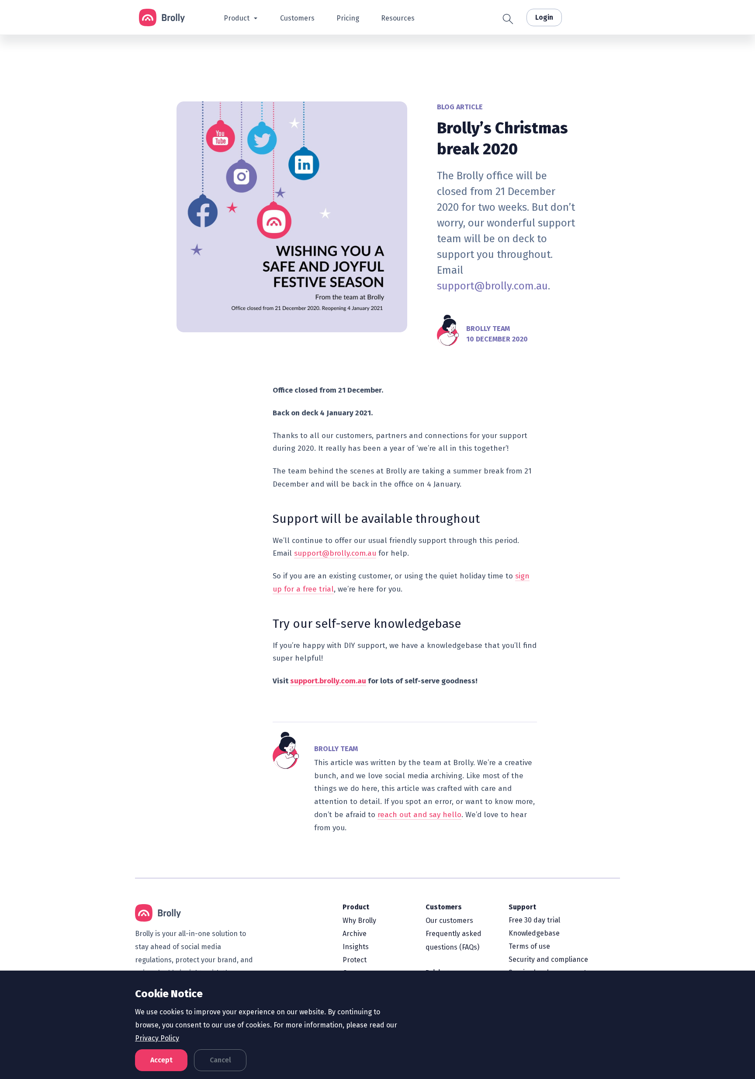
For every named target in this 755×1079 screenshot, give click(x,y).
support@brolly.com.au (492, 286)
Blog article (460, 107)
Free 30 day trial (534, 920)
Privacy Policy (157, 1038)
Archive (355, 933)
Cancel (220, 1060)
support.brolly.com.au (328, 681)
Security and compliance (548, 959)
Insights (356, 947)
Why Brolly (359, 920)
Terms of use (529, 946)
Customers (444, 907)
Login (544, 17)
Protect (355, 960)
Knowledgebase (534, 933)
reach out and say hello (419, 814)
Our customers (449, 920)
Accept (161, 1060)
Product (356, 907)
